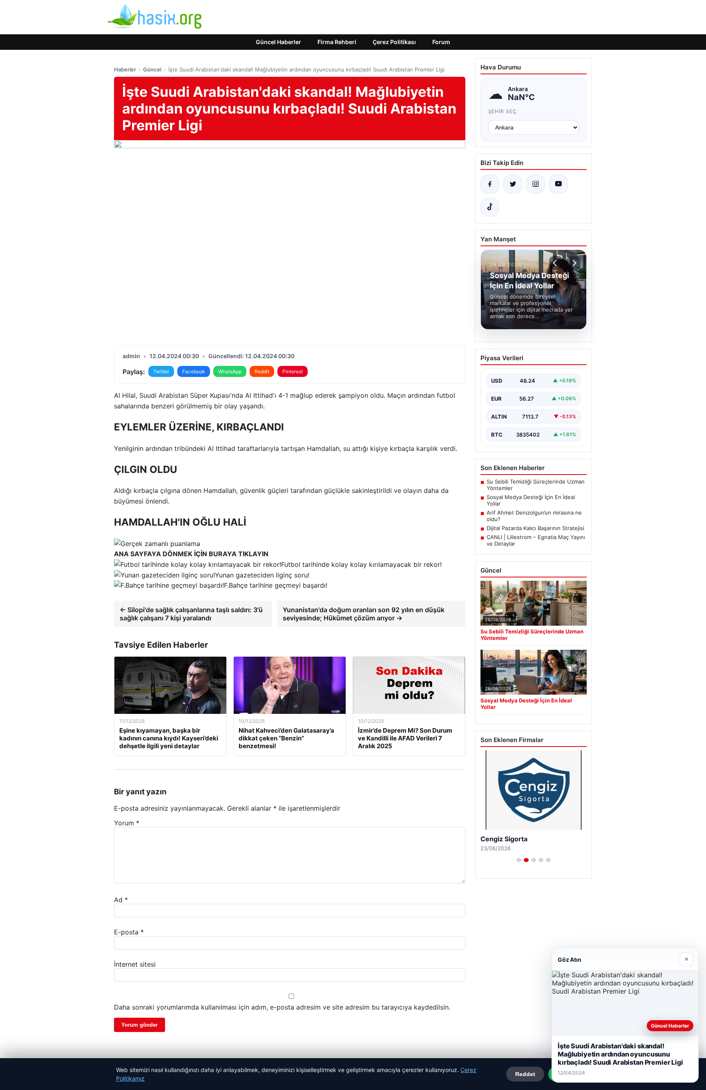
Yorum (126, 823)
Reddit (262, 371)
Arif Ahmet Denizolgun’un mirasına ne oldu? (534, 515)
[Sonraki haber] (573, 263)
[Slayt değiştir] (518, 860)
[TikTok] (489, 207)
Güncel (152, 69)
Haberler (125, 69)
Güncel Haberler (278, 41)
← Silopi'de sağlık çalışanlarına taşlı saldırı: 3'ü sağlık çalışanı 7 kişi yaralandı (191, 614)
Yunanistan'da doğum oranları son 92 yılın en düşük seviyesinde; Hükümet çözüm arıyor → (364, 614)
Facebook (193, 371)
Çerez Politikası (394, 41)
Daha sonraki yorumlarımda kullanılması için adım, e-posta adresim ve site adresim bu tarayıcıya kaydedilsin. (282, 1007)
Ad (121, 900)
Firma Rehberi (336, 41)
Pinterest (292, 371)
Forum (441, 41)
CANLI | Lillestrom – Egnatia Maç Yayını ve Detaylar (536, 540)
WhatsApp (229, 371)
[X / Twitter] (512, 184)
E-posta (129, 932)
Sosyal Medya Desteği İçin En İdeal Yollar (531, 500)
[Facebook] (489, 184)
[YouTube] (558, 184)
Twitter (161, 371)
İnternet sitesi (135, 964)
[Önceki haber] (556, 263)
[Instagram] (535, 184)
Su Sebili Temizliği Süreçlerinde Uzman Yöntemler (536, 484)
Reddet (525, 1074)
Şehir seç (502, 111)
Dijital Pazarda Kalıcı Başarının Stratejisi (535, 528)
